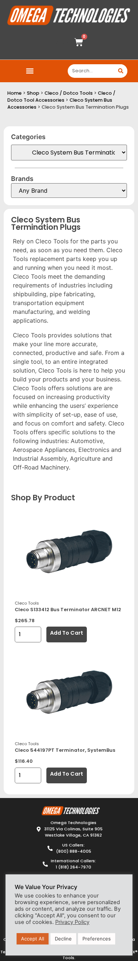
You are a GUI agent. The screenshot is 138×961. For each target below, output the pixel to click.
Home (14, 93)
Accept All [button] (32, 939)
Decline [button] (63, 939)
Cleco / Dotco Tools (69, 93)
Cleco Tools (27, 603)
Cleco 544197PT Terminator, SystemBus (65, 750)
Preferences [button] (96, 939)
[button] (30, 71)
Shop (33, 93)
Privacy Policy (72, 922)
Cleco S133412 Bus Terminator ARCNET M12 (68, 609)
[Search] (120, 71)
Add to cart (66, 633)
